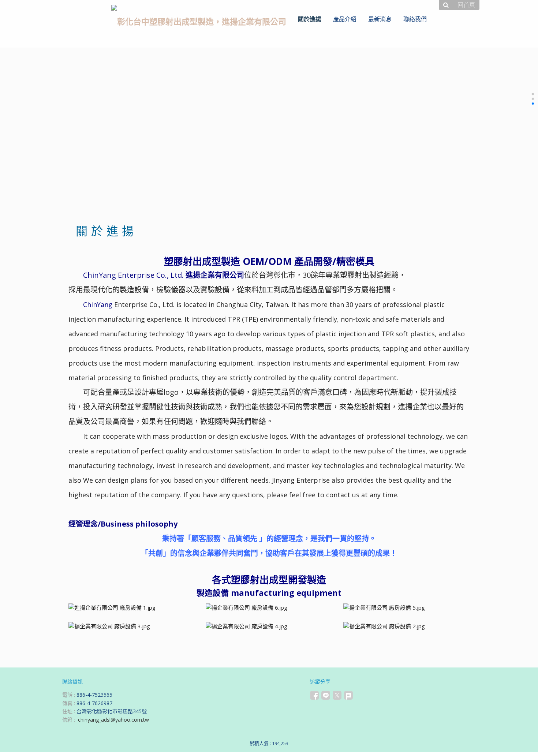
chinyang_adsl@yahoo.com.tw (113, 719)
